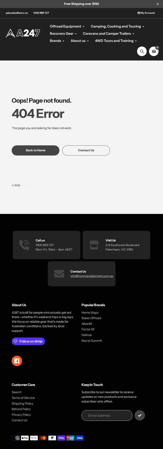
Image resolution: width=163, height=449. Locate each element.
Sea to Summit (92, 341)
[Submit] (140, 415)
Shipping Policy (22, 403)
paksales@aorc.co (17, 12)
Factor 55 (88, 329)
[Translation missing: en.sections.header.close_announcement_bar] (158, 4)
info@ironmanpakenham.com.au (91, 276)
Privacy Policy (21, 415)
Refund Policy (21, 409)
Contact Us (19, 420)
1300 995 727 (41, 12)
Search (17, 392)
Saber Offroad (91, 318)
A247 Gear (27, 185)
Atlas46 (87, 324)
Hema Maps (90, 312)
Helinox (87, 335)
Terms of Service (23, 398)
